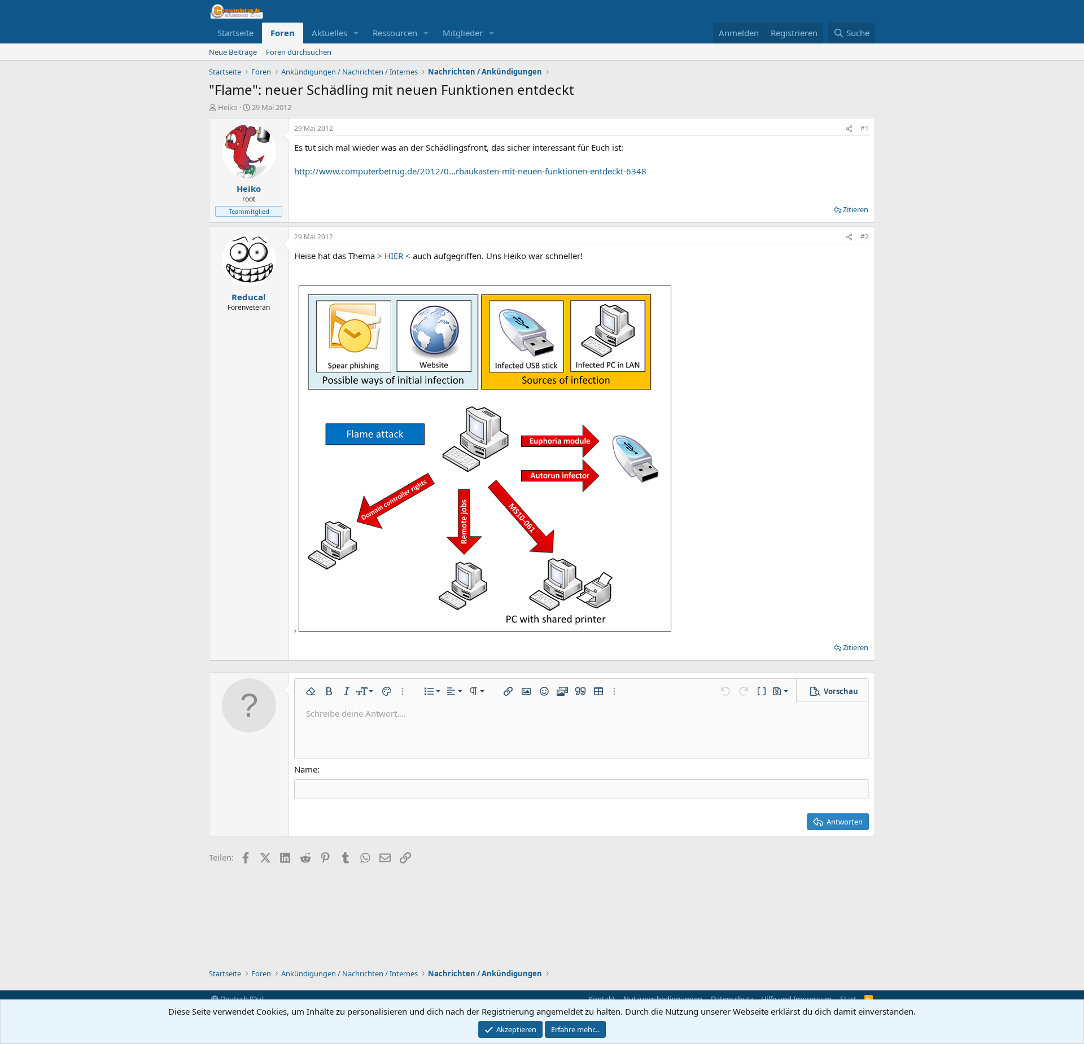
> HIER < (393, 255)
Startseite (235, 32)
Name (305, 769)
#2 (864, 237)
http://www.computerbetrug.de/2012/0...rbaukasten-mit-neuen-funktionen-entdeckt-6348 (470, 171)
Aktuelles (329, 32)
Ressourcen (395, 32)
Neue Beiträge (233, 52)
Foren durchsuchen (298, 52)
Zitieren (855, 209)
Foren (282, 32)
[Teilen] (849, 128)
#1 (864, 128)
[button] (356, 33)
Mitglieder (463, 32)
